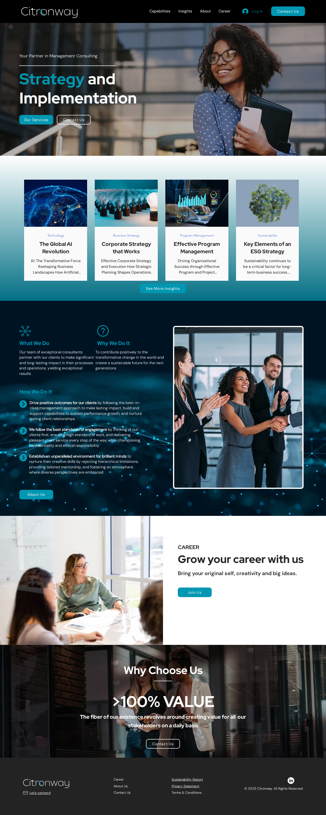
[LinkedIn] (291, 780)
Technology (55, 235)
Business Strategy (126, 235)
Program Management (197, 235)
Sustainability (267, 235)
